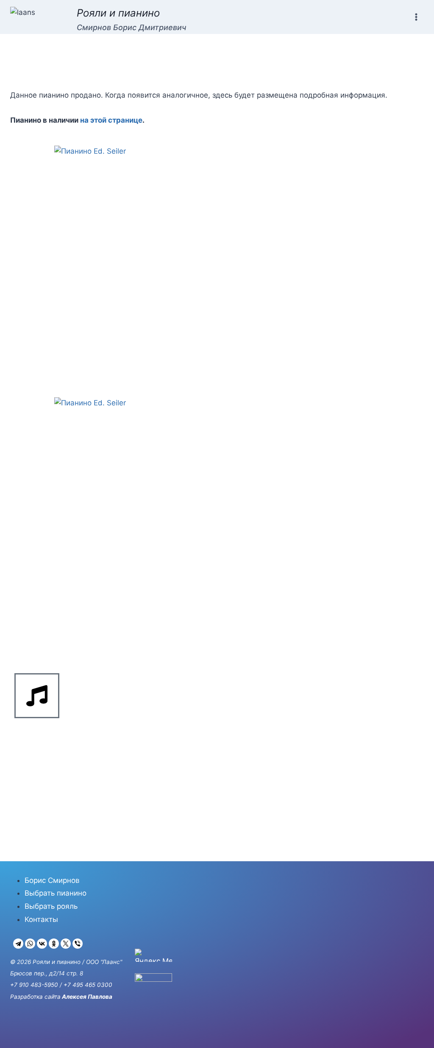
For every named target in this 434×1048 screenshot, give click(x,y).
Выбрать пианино (55, 893)
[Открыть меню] (416, 16)
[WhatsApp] (30, 943)
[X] (66, 943)
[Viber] (77, 943)
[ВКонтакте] (42, 943)
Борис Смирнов (52, 880)
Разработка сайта (35, 996)
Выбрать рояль (51, 906)
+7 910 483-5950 (34, 984)
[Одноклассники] (54, 943)
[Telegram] (18, 943)
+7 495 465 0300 (88, 984)
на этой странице (111, 120)
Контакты (41, 919)
